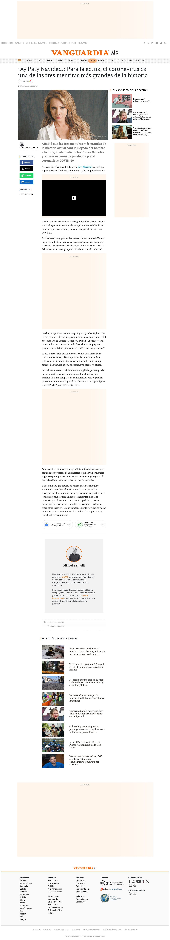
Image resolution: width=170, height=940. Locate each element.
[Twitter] (148, 43)
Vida (137, 60)
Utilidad (115, 60)
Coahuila (39, 60)
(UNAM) (65, 577)
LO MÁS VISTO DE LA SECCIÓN (130, 90)
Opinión (83, 60)
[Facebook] (144, 43)
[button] (19, 61)
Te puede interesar (56, 626)
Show (92, 60)
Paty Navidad (27, 194)
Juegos (28, 60)
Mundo (72, 60)
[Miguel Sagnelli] (74, 554)
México (61, 60)
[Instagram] (152, 43)
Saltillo (51, 60)
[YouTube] (156, 43)
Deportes (103, 60)
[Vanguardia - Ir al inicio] (85, 52)
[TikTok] (161, 43)
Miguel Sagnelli (30, 148)
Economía (127, 60)
